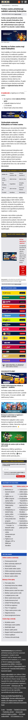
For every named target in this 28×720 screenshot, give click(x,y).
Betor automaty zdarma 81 (13, 563)
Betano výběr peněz (11, 630)
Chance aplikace (10, 635)
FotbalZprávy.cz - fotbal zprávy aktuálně (10, 505)
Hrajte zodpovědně (4, 279)
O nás (3, 709)
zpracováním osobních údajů (16, 472)
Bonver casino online (11, 576)
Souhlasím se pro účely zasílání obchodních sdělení (14, 473)
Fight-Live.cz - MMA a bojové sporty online (9, 499)
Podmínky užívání (8, 712)
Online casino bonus (11, 588)
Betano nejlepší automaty (13, 573)
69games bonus (10, 613)
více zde (20, 281)
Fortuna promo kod (11, 561)
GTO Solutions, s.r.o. (17, 716)
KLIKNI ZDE (6, 93)
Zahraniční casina (10, 566)
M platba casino (10, 622)
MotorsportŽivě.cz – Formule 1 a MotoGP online (11, 525)
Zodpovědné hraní (19, 666)
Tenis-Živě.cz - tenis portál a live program (10, 519)
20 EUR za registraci (11, 605)
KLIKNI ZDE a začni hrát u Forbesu (22, 270)
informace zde (16, 685)
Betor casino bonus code (12, 598)
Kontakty (9, 709)
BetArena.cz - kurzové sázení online (9, 492)
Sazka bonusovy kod (11, 600)
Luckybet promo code (11, 595)
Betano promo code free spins (14, 590)
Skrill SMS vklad (10, 627)
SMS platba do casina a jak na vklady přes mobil (12, 445)
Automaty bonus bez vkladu (13, 585)
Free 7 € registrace (10, 608)
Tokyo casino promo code (13, 610)
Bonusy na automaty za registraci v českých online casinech (12, 415)
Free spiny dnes (10, 583)
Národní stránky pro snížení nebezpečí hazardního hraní (14, 703)
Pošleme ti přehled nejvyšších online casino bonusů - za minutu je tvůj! (14, 465)
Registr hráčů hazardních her (14, 632)
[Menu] (25, 2)
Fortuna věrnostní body (12, 637)
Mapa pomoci (13, 700)
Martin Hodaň (17, 14)
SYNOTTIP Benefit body (12, 603)
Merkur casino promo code (13, 593)
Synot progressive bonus (12, 615)
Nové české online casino (13, 568)
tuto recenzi (5, 166)
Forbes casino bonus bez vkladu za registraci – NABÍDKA (12, 386)
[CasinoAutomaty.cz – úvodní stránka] (5, 2)
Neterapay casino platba (12, 625)
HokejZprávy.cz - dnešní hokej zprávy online (10, 512)
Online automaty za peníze (13, 571)
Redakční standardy (20, 709)
